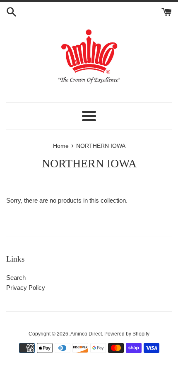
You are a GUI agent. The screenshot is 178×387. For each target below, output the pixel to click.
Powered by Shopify (126, 334)
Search (16, 277)
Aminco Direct (86, 334)
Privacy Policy (25, 287)
